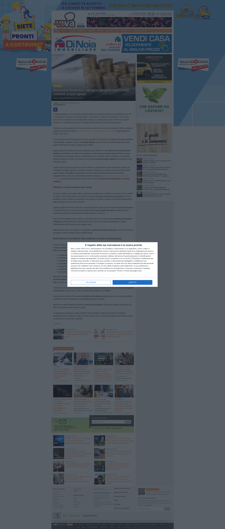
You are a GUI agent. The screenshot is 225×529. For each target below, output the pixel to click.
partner (87, 248)
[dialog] (112, 264)
